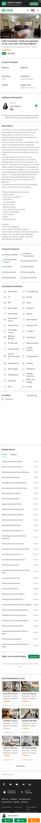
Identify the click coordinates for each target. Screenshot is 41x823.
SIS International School (10, 499)
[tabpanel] (20, 554)
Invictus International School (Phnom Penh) (15, 645)
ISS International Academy (11, 639)
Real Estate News (32, 812)
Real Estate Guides (20, 812)
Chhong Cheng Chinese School (13, 509)
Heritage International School (12, 599)
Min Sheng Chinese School (11, 525)
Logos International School (11, 504)
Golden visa (5, 812)
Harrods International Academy (13, 594)
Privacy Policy (7, 802)
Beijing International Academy (13, 515)
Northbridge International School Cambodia (14, 537)
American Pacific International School (15, 549)
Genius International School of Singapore (17, 605)
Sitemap (16, 802)
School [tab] (4, 454)
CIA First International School (12, 520)
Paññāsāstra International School (14, 615)
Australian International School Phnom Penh (16, 571)
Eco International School (11, 578)
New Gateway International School (14, 488)
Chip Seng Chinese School (11, 493)
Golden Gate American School (12, 544)
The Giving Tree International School (15, 620)
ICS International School (10, 565)
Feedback (13, 799)
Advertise (24, 802)
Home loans (18, 807)
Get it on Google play (28, 792)
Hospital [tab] (13, 454)
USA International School (11, 583)
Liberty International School (12, 467)
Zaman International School (12, 461)
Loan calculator (7, 807)
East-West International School (13, 560)
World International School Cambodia (15, 472)
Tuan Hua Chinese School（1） (13, 554)
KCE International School (11, 477)
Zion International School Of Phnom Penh (15, 632)
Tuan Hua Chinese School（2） (13, 531)
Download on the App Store (12, 792)
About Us (5, 799)
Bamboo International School (12, 626)
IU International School (10, 589)
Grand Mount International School (14, 483)
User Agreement (25, 799)
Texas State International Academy (15, 610)
